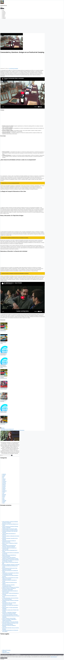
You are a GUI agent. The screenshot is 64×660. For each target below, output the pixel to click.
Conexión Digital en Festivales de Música (10, 529)
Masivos (3, 495)
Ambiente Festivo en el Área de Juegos (9, 528)
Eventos (3, 489)
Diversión (4, 12)
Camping (2, 427)
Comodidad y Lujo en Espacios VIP (7, 429)
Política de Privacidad (6, 650)
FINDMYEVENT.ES (3, 5)
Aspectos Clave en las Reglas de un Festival (10, 587)
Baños (3, 476)
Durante (3, 487)
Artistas (3, 11)
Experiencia (4, 490)
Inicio (3, 10)
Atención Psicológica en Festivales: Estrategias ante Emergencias (12, 430)
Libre (3, 493)
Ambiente (4, 474)
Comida (3, 480)
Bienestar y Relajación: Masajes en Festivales (10, 564)
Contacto (4, 18)
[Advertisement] (32, 26)
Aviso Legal (4, 651)
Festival (3, 14)
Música (3, 15)
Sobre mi (3, 17)
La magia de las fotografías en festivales (10, 614)
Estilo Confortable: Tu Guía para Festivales (10, 621)
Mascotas (4, 494)
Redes (3, 499)
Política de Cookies (5, 652)
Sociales (3, 501)
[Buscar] (11, 455)
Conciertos (4, 481)
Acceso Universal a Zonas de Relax (9, 618)
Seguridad (4, 500)
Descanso (4, 483)
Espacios (3, 13)
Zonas (3, 502)
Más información (54, 656)
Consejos (4, 482)
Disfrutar (3, 484)
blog (3, 477)
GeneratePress (17, 654)
